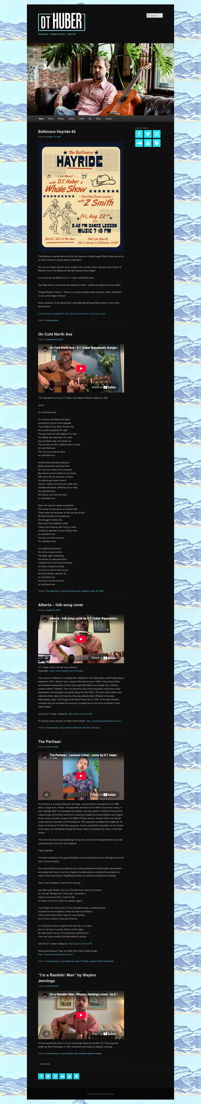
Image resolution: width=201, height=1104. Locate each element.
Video (81, 118)
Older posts (44, 1064)
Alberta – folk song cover (60, 604)
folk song (95, 727)
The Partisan (49, 741)
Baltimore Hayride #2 (57, 131)
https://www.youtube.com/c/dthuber (66, 670)
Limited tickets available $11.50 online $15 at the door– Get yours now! (72, 313)
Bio (90, 118)
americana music (73, 591)
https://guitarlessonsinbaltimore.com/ (103, 720)
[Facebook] (139, 134)
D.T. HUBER (50, 16)
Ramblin (82, 1053)
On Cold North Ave (55, 334)
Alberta (69, 727)
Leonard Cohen (95, 961)
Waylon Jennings (94, 1053)
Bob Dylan (77, 727)
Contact (108, 118)
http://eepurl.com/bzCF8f (80, 713)
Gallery (72, 118)
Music (51, 118)
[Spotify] (157, 143)
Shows (61, 118)
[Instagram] (157, 134)
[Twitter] (148, 134)
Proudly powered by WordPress (100, 1094)
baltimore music (88, 591)
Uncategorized (52, 320)
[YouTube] (148, 143)
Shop (98, 118)
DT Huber (100, 591)
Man (76, 1053)
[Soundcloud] (139, 143)
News (41, 118)
